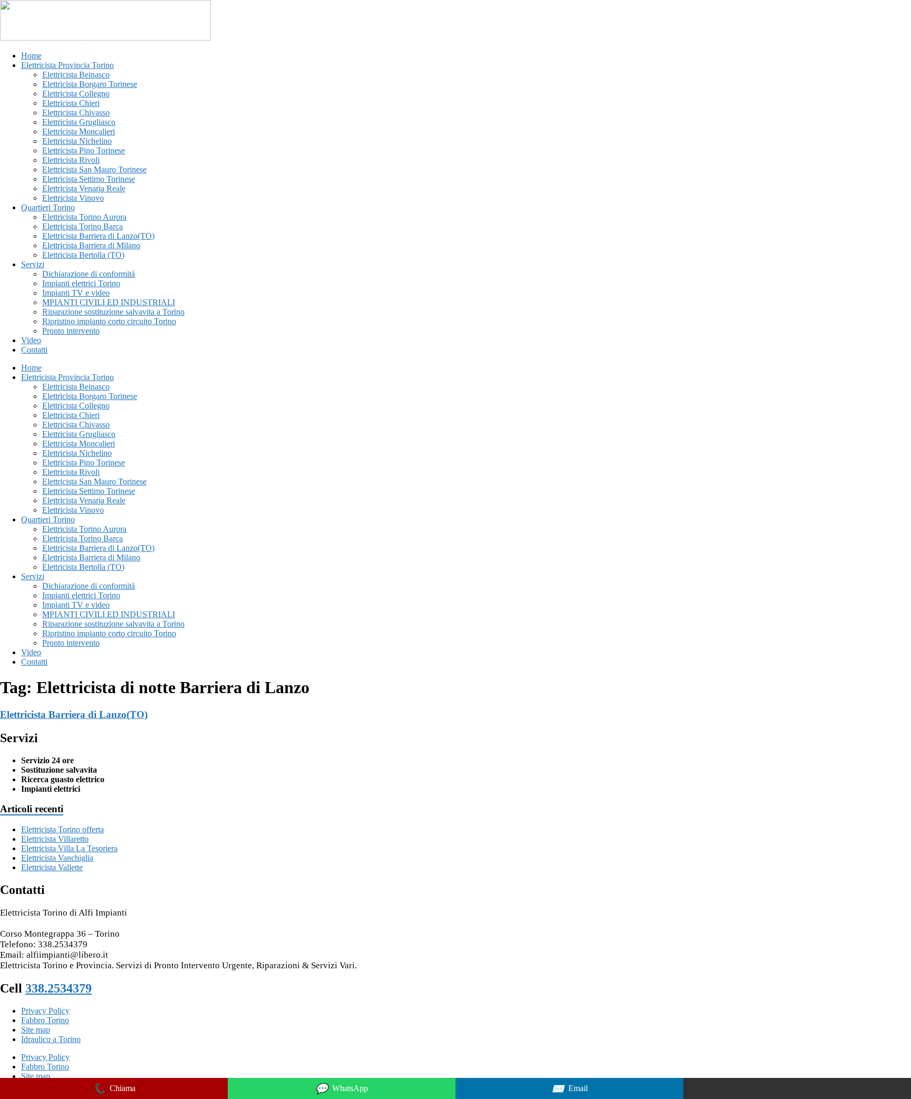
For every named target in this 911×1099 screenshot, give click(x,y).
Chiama (114, 1088)
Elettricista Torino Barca (82, 226)
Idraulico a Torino (51, 1039)
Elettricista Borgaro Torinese (89, 84)
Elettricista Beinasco (76, 74)
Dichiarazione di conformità (88, 273)
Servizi (32, 264)
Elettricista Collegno (76, 93)
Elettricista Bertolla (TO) (83, 254)
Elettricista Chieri (71, 103)
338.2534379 (58, 988)
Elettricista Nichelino (77, 141)
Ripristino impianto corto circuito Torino (109, 321)
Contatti (34, 349)
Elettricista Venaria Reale (83, 188)
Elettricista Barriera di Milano (91, 245)
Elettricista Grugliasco (78, 122)
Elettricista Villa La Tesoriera (69, 848)
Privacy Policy (45, 1010)
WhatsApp (341, 1088)
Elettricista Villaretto (55, 838)
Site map (35, 1029)
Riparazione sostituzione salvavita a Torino (113, 311)
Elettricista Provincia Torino (67, 65)
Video (31, 340)
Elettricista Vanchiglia (57, 857)
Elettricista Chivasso (76, 112)
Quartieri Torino (48, 207)
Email (569, 1088)
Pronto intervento (71, 330)
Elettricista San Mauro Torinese (94, 169)
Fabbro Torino (45, 1020)
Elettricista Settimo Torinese (88, 178)
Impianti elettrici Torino (81, 283)
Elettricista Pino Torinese (83, 150)
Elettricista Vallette (52, 867)
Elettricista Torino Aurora (84, 216)
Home (31, 55)
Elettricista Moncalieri (78, 131)
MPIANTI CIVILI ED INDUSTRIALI (108, 302)
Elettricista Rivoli (71, 159)
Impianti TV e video (76, 292)
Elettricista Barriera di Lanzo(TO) (98, 235)
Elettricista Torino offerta (62, 829)
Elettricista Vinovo (73, 197)
